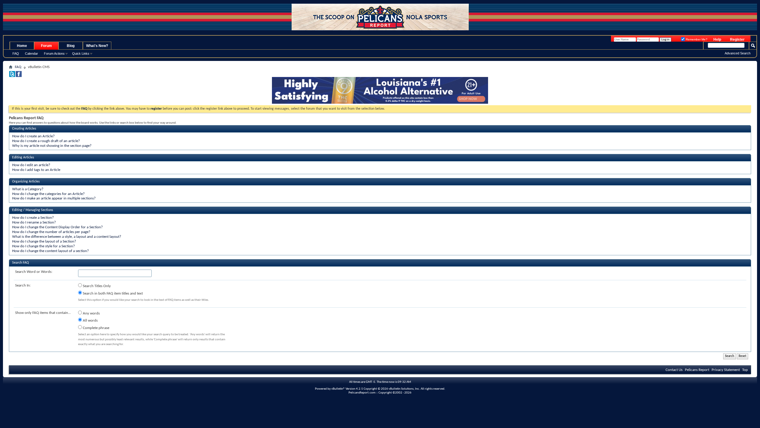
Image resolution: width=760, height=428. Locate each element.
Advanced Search (737, 53)
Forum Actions (54, 53)
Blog (71, 46)
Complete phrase (95, 328)
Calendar (31, 53)
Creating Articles (24, 128)
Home (22, 46)
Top (745, 370)
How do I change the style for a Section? (43, 246)
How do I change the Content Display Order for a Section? (57, 227)
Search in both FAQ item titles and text (112, 293)
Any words (91, 313)
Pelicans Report (697, 370)
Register (737, 39)
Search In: (23, 285)
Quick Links (80, 53)
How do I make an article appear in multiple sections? (54, 198)
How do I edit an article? (31, 165)
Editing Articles (23, 157)
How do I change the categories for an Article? (48, 194)
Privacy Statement (726, 370)
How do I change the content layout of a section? (50, 251)
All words (90, 320)
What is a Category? (27, 189)
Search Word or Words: (33, 272)
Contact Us (674, 370)
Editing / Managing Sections (32, 210)
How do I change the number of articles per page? (51, 232)
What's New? (97, 46)
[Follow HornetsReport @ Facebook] (18, 76)
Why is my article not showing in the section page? (51, 146)
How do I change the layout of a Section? (44, 241)
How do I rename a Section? (34, 222)
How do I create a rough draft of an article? (46, 141)
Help (717, 39)
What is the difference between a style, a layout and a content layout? (66, 237)
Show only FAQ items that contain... (43, 313)
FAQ (15, 53)
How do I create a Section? (33, 218)
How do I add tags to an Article (36, 170)
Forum (46, 46)
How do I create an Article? (33, 136)
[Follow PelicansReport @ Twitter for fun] (12, 76)
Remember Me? (696, 39)
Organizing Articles (26, 181)
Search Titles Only (96, 286)
